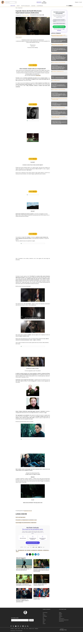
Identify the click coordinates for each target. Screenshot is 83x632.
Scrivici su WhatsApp (59, 26)
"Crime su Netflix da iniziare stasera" (59, 23)
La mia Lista (33, 5)
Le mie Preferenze (40, 5)
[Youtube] (15, 626)
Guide (43, 622)
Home (16, 7)
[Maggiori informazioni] (43, 14)
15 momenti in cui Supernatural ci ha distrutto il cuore (26, 519)
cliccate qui (38, 75)
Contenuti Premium (45, 612)
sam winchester (34, 550)
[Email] (38, 554)
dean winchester (21, 550)
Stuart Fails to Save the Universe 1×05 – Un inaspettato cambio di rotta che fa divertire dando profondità (41, 570)
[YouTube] (69, 5)
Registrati (76, 2)
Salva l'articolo (18, 37)
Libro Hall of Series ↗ (61, 618)
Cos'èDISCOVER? (44, 2)
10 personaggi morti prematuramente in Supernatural (26, 522)
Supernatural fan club (28, 510)
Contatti (16, 628)
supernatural (40, 550)
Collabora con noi (31, 628)
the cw (17, 551)
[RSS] (27, 626)
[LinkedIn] (35, 554)
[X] (30, 554)
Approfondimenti (45, 616)
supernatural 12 (46, 550)
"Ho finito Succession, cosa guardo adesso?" (58, 20)
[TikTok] (70, 5)
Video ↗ (60, 617)
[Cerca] (15, 2)
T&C (24, 628)
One (25, 550)
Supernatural (20, 7)
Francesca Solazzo (26, 15)
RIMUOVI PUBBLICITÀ (32, 104)
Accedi (80, 2)
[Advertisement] (33, 56)
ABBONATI (60, 613)
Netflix (43, 618)
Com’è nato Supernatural (20, 517)
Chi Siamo (12, 628)
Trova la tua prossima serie (32, 542)
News (43, 613)
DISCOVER (39, 2)
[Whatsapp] (72, 5)
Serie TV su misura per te (25, 5)
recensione (28, 550)
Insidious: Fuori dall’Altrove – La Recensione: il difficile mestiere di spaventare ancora (22, 600)
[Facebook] (66, 5)
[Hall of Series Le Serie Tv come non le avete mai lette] (2, 2)
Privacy (19, 628)
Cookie (22, 628)
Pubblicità (36, 628)
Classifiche (44, 623)
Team (27, 628)
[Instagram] (68, 5)
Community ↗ (60, 616)
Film (43, 617)
